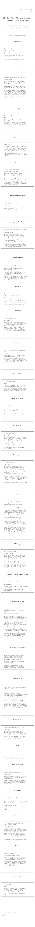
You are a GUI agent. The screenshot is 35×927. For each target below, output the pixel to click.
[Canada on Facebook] (17, 870)
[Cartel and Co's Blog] (19, 899)
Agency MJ (17, 162)
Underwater (10, 630)
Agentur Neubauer (17, 257)
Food (9, 175)
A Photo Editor (13, 914)
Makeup (11, 229)
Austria (5, 613)
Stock (5, 629)
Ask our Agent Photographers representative (17, 455)
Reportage (6, 54)
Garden (5, 623)
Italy (5, 320)
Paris (9, 144)
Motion (10, 169)
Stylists (12, 48)
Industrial (13, 272)
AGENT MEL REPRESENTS (17, 195)
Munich (20, 268)
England (6, 79)
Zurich (11, 553)
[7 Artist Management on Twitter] (19, 64)
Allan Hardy (17, 286)
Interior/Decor (23, 236)
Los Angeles (11, 50)
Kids (12, 175)
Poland (5, 117)
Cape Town (6, 690)
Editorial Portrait (22, 82)
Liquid (24, 237)
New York (11, 171)
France (5, 144)
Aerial (16, 507)
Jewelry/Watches (7, 237)
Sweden (11, 232)
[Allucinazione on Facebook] (17, 337)
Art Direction (7, 501)
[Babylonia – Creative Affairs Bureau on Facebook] (17, 595)
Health (22, 513)
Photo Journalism (16, 146)
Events (24, 621)
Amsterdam (6, 267)
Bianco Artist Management (17, 647)
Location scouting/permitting (11, 609)
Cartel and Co (17, 876)
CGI (9, 510)
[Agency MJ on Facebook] (15, 189)
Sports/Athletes (7, 177)
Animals (11, 322)
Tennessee (15, 171)
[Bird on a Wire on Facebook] (17, 713)
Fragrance (13, 439)
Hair (14, 687)
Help (32, 9)
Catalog (18, 81)
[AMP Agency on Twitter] (19, 367)
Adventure (12, 507)
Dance (10, 511)
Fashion (9, 52)
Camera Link (17, 815)
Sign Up (26, 9)
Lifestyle (14, 52)
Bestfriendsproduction (17, 601)
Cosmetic (16, 82)
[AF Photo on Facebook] (16, 131)
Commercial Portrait (8, 323)
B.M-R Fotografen (18, 544)
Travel (17, 386)
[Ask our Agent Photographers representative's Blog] (17, 488)
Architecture (12, 555)
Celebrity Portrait (11, 119)
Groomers (10, 687)
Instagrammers (7, 504)
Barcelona (6, 855)
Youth (21, 386)
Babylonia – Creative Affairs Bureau (17, 574)
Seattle (20, 659)
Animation (6, 655)
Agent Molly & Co (18, 222)
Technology (6, 472)
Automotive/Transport (14, 234)
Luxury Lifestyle (14, 516)
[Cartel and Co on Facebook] (16, 899)
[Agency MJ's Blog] (20, 189)
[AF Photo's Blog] (19, 131)
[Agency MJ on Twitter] (17, 189)
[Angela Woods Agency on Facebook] (17, 419)
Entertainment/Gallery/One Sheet (15, 512)
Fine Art (10, 513)
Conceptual (10, 82)
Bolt (17, 745)
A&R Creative (17, 70)
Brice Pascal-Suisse (17, 764)
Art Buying (6, 686)
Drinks (20, 511)
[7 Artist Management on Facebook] (16, 64)
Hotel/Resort (14, 623)
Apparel (24, 507)
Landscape (6, 273)
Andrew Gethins (17, 373)
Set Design (20, 77)
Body (14, 81)
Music (9, 356)
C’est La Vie (17, 790)
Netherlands (6, 269)
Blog (21, 9)
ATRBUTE (17, 494)
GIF (17, 503)
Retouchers (19, 657)
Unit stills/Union (16, 630)
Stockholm (6, 232)
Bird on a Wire (17, 678)
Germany (20, 267)
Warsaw (9, 117)
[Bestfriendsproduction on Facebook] (17, 641)
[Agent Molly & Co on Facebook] (17, 251)
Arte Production (17, 426)
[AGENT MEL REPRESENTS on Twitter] (17, 216)
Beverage (6, 235)
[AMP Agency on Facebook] (16, 367)
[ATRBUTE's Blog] (17, 537)
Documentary (15, 271)
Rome (8, 320)
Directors (6, 169)
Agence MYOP (18, 137)
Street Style (9, 629)
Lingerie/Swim (19, 52)
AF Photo (17, 108)
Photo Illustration (12, 239)
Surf (13, 629)
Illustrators (6, 229)
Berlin (9, 613)
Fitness (5, 175)
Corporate (16, 235)
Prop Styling (14, 77)
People (19, 175)
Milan (8, 435)
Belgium (6, 584)
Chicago (6, 659)
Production (13, 115)
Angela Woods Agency (17, 398)
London (10, 79)
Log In (31, 11)
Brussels (10, 584)
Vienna (17, 613)
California (6, 50)
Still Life (16, 85)
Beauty (5, 52)
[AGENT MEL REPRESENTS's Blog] (20, 216)
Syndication (17, 629)
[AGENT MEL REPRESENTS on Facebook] (15, 216)
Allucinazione (17, 310)
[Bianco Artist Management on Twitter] (19, 672)
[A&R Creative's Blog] (17, 102)
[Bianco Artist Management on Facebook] (16, 672)
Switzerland (6, 553)
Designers (6, 503)
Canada (17, 845)
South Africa (12, 690)
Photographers (7, 48)
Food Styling (7, 823)
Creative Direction (20, 501)
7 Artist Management (17, 41)
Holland (11, 268)
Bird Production (17, 720)
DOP (15, 503)
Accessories (6, 81)
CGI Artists (12, 501)
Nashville (6, 171)
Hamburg (6, 268)
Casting (5, 609)
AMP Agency (17, 343)
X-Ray (22, 630)
